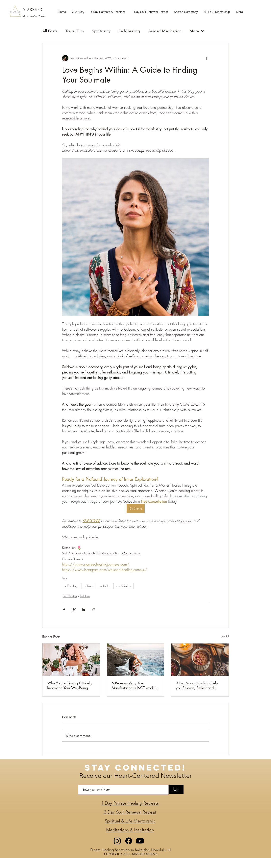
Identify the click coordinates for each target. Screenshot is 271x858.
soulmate (104, 586)
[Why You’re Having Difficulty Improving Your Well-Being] (71, 660)
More (194, 31)
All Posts (50, 31)
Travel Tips (74, 31)
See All (225, 636)
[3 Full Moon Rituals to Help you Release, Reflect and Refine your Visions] (200, 660)
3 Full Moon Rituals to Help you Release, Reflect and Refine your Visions (197, 685)
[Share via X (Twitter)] (74, 609)
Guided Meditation (165, 31)
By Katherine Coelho (34, 16)
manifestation (123, 586)
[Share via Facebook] (64, 609)
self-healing (71, 586)
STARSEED (33, 9)
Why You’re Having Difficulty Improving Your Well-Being (69, 685)
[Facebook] (128, 840)
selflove (88, 586)
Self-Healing (129, 31)
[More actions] (206, 58)
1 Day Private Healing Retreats (130, 803)
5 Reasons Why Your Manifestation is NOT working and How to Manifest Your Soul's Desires (135, 685)
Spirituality (101, 31)
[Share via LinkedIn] (83, 609)
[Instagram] (117, 840)
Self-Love (85, 596)
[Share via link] (93, 609)
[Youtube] (140, 840)
